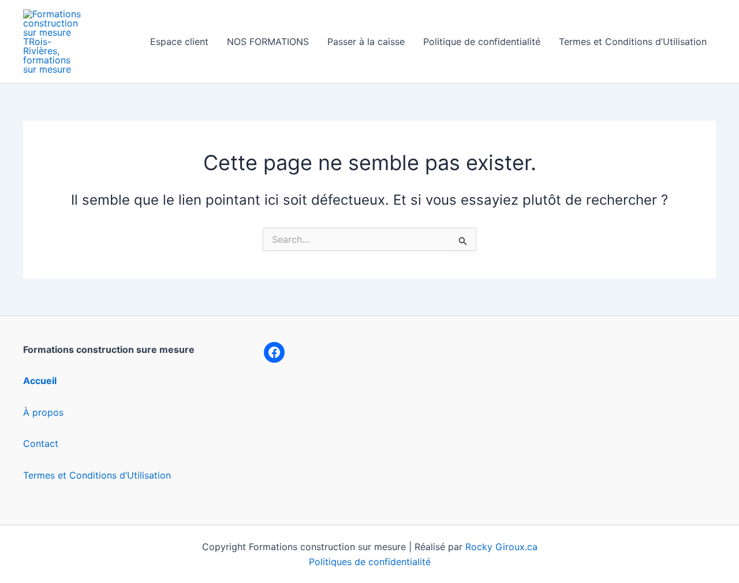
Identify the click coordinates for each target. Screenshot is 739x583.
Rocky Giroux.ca (501, 546)
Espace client (179, 41)
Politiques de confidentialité (370, 561)
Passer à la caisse (366, 41)
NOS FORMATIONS (268, 41)
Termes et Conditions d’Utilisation (633, 41)
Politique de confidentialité (481, 41)
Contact (40, 443)
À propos (43, 412)
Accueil (40, 380)
